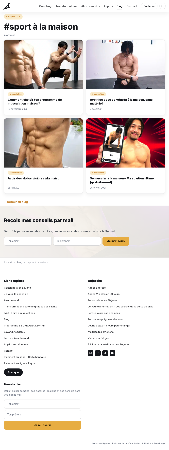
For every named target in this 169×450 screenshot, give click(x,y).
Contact (131, 6)
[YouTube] (112, 353)
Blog (119, 6)
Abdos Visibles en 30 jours (103, 294)
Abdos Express (97, 287)
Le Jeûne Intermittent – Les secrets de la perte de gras (120, 306)
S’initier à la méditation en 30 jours (108, 344)
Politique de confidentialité (126, 443)
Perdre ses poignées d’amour (105, 319)
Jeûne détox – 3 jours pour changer (109, 325)
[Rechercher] (162, 6)
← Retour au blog (16, 202)
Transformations (66, 6)
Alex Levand (89, 6)
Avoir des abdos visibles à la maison (34, 178)
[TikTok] (105, 353)
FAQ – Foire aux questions (19, 313)
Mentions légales (101, 443)
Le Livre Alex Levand (16, 338)
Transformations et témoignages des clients (30, 306)
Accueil (8, 262)
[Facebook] (98, 353)
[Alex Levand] (7, 6)
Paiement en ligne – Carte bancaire (25, 357)
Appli (107, 6)
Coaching (45, 6)
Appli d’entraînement (16, 344)
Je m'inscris (116, 241)
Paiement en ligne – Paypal (20, 363)
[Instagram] (90, 353)
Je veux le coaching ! (17, 294)
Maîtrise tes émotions (101, 331)
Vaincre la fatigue (98, 338)
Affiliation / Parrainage (153, 443)
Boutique (149, 6)
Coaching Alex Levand (17, 287)
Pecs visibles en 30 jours (102, 300)
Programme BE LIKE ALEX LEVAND (24, 325)
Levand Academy (14, 331)
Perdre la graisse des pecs (104, 313)
